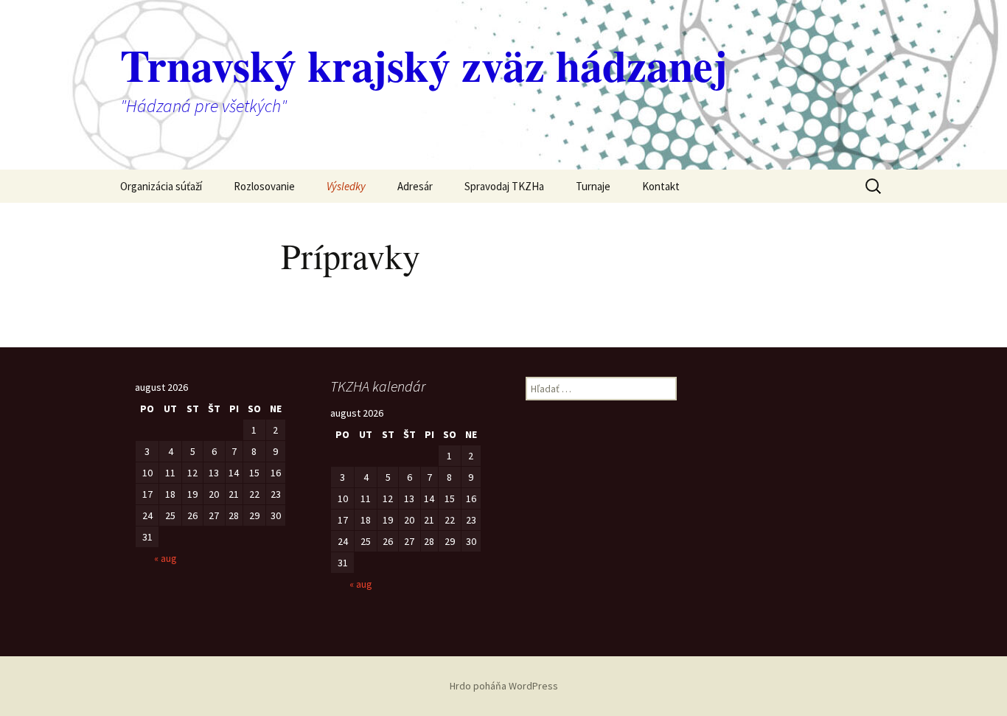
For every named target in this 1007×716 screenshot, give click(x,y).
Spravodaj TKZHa (504, 186)
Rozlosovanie (264, 186)
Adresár (415, 186)
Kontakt (661, 186)
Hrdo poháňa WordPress (504, 685)
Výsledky (346, 186)
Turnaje (593, 186)
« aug (165, 558)
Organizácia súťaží (161, 186)
